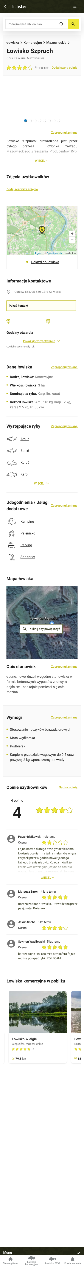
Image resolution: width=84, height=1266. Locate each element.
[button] (25, 120)
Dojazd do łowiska (45, 262)
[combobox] (36, 24)
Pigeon (38, 253)
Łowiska (12, 42)
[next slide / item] (72, 103)
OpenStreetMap (55, 253)
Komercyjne (32, 42)
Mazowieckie (56, 42)
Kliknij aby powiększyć (41, 628)
